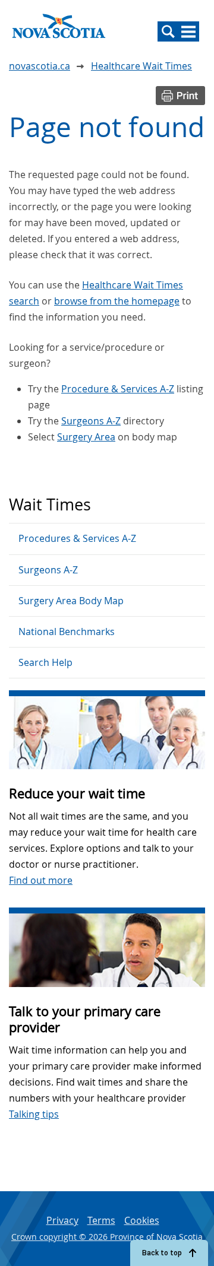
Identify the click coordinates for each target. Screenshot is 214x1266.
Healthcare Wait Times (141, 65)
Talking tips (34, 1114)
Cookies (141, 1220)
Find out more (41, 880)
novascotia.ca (39, 65)
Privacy (62, 1220)
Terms (101, 1220)
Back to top (162, 1253)
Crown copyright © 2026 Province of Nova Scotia (107, 1236)
